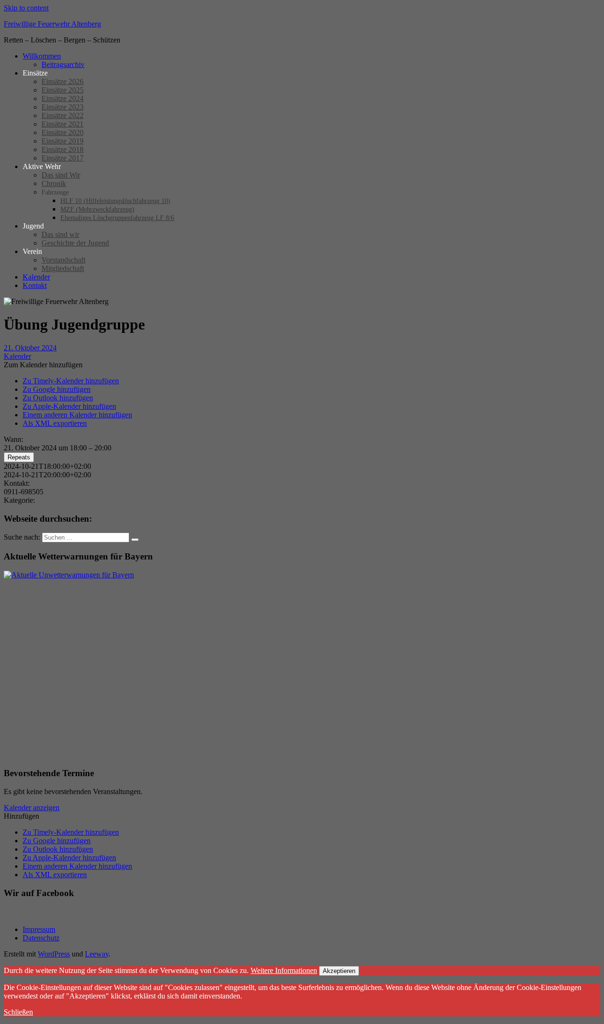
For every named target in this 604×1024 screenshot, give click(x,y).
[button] (43, 365)
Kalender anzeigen (31, 808)
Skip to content (26, 8)
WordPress (54, 954)
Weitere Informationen (284, 970)
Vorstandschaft (63, 260)
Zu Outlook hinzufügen (58, 398)
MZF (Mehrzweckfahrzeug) (97, 209)
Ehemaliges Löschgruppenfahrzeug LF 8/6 (117, 217)
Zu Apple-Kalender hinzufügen (69, 406)
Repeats (19, 457)
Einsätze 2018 (63, 149)
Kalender (36, 277)
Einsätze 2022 (63, 115)
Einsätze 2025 (63, 90)
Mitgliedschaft (63, 268)
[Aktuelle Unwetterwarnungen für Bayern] (69, 575)
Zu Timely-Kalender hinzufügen (71, 381)
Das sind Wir (61, 175)
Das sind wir (60, 234)
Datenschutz (41, 938)
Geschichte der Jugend (75, 243)
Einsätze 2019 (63, 141)
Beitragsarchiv (63, 64)
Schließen (18, 1012)
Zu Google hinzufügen (57, 389)
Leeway (97, 954)
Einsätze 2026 (63, 81)
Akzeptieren (339, 970)
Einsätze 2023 (63, 107)
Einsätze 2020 (63, 132)
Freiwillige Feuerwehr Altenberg (52, 24)
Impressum (39, 929)
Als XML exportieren (55, 423)
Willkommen (42, 56)
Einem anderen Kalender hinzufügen (77, 415)
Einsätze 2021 (63, 124)
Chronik (54, 183)
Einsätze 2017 (63, 158)
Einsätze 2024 (63, 98)
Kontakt (35, 285)
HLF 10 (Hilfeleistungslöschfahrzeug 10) (115, 200)
